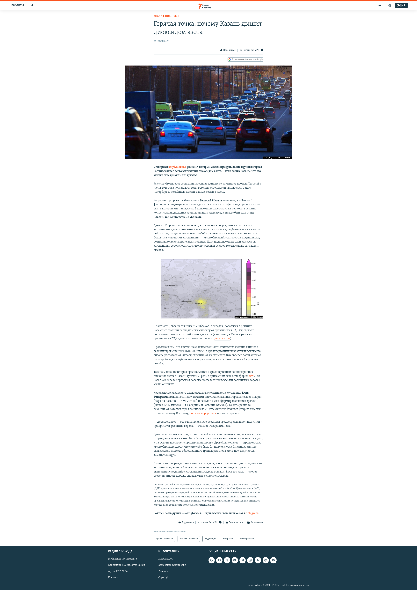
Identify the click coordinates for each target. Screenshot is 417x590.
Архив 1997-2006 (118, 571)
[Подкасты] (266, 560)
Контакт (113, 577)
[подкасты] (390, 5)
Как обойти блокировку (172, 565)
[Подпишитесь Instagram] (250, 560)
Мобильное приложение (122, 559)
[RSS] (258, 560)
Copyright (163, 577)
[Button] (228, 50)
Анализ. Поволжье (167, 16)
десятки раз (222, 338)
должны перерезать (203, 413)
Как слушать (165, 559)
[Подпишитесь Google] (211, 560)
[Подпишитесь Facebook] (219, 560)
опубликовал (177, 167)
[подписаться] (273, 560)
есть (251, 376)
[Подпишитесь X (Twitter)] (227, 560)
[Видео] (380, 5)
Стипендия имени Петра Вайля (126, 565)
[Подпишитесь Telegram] (242, 560)
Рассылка (163, 571)
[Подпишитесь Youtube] (235, 560)
